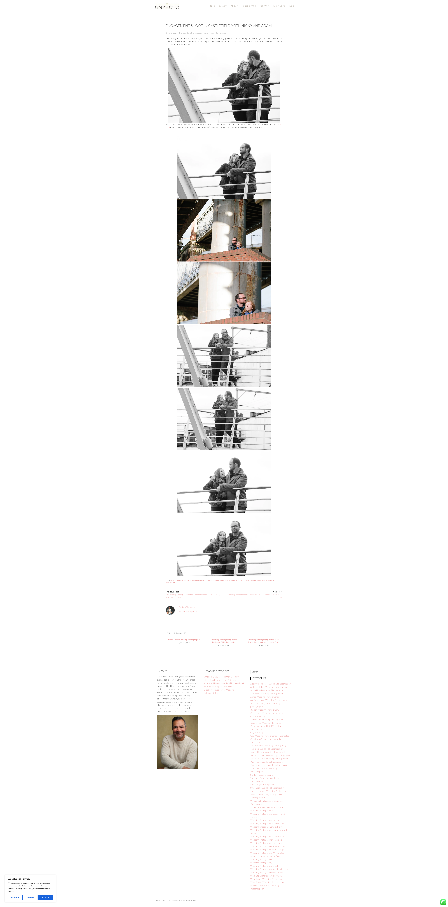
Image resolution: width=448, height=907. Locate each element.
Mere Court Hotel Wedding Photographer (270, 755)
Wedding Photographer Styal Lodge (267, 849)
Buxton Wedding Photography (264, 709)
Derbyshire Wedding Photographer (267, 719)
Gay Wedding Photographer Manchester (269, 735)
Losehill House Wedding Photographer (269, 752)
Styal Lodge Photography (262, 784)
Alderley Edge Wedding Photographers (269, 687)
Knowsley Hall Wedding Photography (268, 745)
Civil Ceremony (257, 716)
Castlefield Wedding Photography (192, 33)
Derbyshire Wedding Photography (266, 723)
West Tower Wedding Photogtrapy (267, 882)
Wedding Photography (261, 862)
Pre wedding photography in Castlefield (231, 580)
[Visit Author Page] (170, 610)
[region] (30, 888)
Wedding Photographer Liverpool (266, 839)
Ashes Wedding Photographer (264, 696)
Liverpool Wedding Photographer (266, 748)
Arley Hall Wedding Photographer (266, 693)
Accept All (45, 897)
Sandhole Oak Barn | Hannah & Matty (221, 676)
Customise (15, 897)
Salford (250, 580)
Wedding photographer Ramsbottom (267, 846)
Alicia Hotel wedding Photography (266, 690)
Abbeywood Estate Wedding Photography (270, 683)
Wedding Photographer (261, 810)
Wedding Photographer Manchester (215, 33)
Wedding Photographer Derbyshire (267, 823)
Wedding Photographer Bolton (265, 820)
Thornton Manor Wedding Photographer (269, 791)
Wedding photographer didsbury (266, 826)
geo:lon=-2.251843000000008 (194, 580)
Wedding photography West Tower (267, 872)
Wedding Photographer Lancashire (267, 836)
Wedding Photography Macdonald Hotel (269, 869)
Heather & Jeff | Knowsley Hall (218, 686)
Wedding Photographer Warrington (267, 853)
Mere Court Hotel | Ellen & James (220, 680)
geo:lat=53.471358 (177, 580)
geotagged (209, 580)
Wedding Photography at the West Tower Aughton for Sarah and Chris (264, 640)
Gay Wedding (256, 732)
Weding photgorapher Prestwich (266, 875)
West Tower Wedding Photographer (267, 879)
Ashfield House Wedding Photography (268, 700)
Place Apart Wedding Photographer (184, 639)
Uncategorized (257, 797)
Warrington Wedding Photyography (267, 807)
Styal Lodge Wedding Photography (267, 787)
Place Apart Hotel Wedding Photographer (270, 765)
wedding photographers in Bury (265, 856)
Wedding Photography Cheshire (265, 866)
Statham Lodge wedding (261, 775)
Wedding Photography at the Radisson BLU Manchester (224, 640)
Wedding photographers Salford (265, 859)
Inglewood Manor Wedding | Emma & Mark (224, 683)
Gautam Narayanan (187, 607)
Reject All (30, 897)
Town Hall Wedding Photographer (266, 794)
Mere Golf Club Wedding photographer (269, 758)
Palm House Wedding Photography (267, 762)
